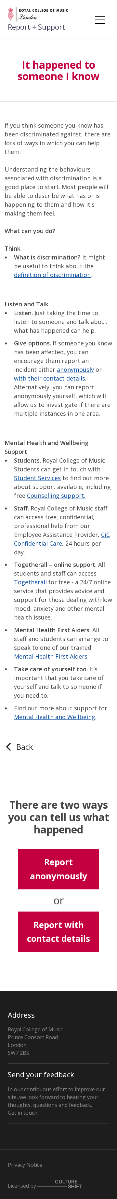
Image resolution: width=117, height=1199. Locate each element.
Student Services (37, 478)
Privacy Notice (25, 1164)
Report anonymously (58, 869)
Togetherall (30, 582)
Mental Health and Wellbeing (54, 717)
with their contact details (49, 378)
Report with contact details (58, 931)
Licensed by (22, 1185)
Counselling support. (56, 495)
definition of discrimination (52, 275)
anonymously (75, 369)
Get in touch (22, 1112)
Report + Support (36, 27)
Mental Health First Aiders (50, 656)
